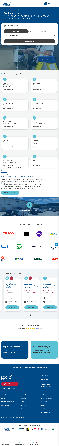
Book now (10, 307)
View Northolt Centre (10, 192)
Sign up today (40, 367)
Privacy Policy (44, 401)
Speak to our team (11, 384)
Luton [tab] (10, 171)
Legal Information (45, 409)
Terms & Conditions (46, 398)
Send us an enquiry (46, 386)
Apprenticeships (6, 405)
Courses (3, 398)
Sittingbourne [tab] (25, 171)
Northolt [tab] (4, 171)
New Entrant (16, 31)
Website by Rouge (20, 417)
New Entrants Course (8, 401)
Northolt (23, 405)
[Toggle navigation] (56, 4)
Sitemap (43, 405)
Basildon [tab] (17, 171)
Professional (43, 31)
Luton (23, 401)
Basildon (23, 398)
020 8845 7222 (44, 381)
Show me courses (29, 41)
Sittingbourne (25, 409)
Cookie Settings (45, 412)
